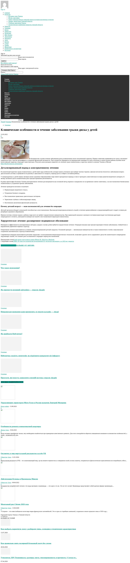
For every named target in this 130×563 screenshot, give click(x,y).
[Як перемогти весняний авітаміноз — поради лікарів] (11, 284)
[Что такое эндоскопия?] (11, 262)
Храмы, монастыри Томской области (20, 21)
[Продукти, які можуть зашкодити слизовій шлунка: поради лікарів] (11, 372)
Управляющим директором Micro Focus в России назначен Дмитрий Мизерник (33, 403)
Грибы (7, 45)
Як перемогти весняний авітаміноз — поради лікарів (23, 290)
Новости (7, 26)
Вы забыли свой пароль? (9, 63)
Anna (7, 430)
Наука (6, 30)
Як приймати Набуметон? (11, 334)
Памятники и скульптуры (13, 48)
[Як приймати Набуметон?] (11, 328)
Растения (7, 50)
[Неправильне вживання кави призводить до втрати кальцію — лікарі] (11, 306)
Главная (7, 13)
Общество (8, 31)
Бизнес (7, 42)
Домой (3, 122)
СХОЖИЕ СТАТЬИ (8, 245)
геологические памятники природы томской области (25, 25)
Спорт (7, 43)
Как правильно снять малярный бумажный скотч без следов (26, 543)
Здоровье (7, 28)
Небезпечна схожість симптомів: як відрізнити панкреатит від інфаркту (30, 356)
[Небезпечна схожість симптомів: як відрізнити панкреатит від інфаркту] (11, 350)
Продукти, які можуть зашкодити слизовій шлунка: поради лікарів (29, 378)
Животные (8, 47)
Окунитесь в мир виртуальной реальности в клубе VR (23, 453)
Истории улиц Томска (15, 16)
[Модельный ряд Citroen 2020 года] (8, 500)
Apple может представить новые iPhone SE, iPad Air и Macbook (34, 239)
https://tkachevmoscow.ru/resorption (11, 164)
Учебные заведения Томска (17, 23)
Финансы (8, 38)
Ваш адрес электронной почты (28, 68)
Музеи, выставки (14, 18)
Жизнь (3, 430)
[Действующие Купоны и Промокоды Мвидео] (8, 475)
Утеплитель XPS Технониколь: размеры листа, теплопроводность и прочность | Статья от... (39, 558)
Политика (8, 33)
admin (7, 406)
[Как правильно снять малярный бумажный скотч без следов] (5, 539)
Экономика (8, 37)
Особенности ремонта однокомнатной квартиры (21, 426)
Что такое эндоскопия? (10, 268)
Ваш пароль (22, 59)
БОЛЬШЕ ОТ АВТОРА (25, 245)
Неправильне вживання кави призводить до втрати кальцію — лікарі (30, 312)
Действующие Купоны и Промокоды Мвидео (19, 479)
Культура (7, 14)
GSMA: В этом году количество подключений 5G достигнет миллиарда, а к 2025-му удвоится (43, 241)
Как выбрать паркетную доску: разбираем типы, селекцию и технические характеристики (38, 529)
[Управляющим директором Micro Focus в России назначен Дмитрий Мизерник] (8, 399)
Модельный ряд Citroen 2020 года (15, 504)
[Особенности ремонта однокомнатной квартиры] (8, 423)
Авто (6, 40)
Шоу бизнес (8, 35)
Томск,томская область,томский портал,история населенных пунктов (31, 19)
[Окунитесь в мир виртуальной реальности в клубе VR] (8, 450)
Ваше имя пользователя (26, 57)
